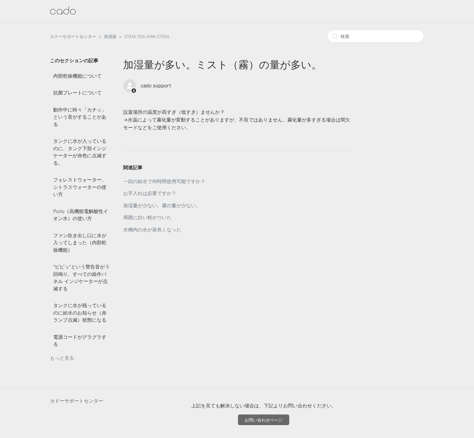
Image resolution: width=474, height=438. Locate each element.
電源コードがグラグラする (79, 340)
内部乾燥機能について (77, 76)
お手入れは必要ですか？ (149, 193)
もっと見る (62, 358)
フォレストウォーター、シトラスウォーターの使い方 (79, 187)
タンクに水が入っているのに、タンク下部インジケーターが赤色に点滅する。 (79, 152)
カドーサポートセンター (73, 36)
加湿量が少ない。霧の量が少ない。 (162, 205)
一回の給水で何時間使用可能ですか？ (164, 181)
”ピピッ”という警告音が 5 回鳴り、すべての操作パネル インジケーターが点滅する (81, 278)
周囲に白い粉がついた (147, 217)
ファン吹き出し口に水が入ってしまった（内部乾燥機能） (79, 242)
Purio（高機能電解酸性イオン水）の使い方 (80, 215)
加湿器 (110, 36)
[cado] (63, 13)
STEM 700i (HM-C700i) (147, 36)
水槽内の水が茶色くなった (152, 230)
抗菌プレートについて (77, 93)
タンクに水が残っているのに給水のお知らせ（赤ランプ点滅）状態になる (79, 312)
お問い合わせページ (263, 420)
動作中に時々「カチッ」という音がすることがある (79, 117)
